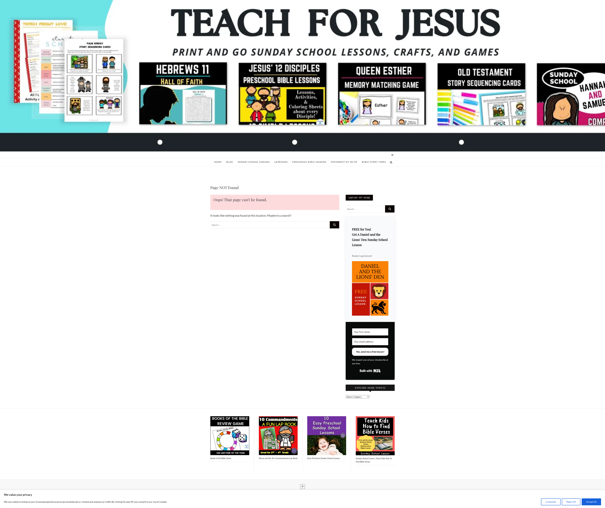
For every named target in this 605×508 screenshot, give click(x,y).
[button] (370, 288)
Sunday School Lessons (254, 162)
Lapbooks (281, 162)
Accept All (591, 501)
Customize (551, 501)
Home (218, 162)
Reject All (571, 501)
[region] (302, 499)
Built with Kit (370, 371)
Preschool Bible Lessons (309, 162)
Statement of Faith (344, 162)
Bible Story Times (374, 162)
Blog (229, 162)
